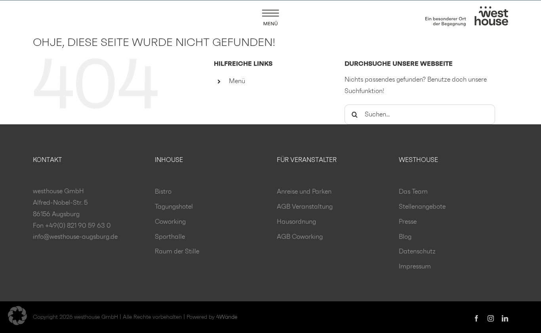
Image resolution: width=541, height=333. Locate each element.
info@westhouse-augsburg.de (75, 237)
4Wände (226, 317)
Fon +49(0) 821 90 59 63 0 (72, 226)
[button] (17, 315)
